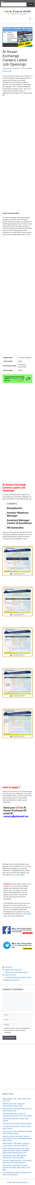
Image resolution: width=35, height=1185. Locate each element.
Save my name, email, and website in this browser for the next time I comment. (17, 1030)
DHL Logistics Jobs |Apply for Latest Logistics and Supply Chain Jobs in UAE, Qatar (16, 1167)
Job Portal (8, 967)
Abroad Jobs (9, 969)
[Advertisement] (17, 115)
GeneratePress (23, 1182)
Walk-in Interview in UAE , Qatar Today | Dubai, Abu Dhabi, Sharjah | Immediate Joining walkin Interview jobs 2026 (16, 1150)
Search (3, 1)
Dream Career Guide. (17, 875)
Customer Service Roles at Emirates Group (17, 1123)
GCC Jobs (18, 969)
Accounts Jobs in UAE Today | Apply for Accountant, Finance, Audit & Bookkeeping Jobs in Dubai (17, 1138)
